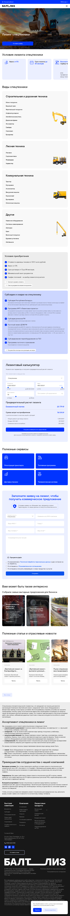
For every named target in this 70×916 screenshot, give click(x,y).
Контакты (22, 825)
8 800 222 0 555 (10, 843)
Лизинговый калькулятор (8, 818)
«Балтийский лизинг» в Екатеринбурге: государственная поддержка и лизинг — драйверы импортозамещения (13, 670)
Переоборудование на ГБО (40, 827)
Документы (7, 809)
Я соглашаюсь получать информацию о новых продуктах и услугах (30, 569)
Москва (64, 2)
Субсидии (7, 812)
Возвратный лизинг (40, 818)
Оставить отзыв (14, 852)
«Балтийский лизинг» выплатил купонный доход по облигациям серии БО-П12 (37, 670)
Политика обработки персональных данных (53, 869)
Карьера (21, 817)
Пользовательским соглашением (30, 566)
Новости (21, 814)
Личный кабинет (9, 2)
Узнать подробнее (50, 910)
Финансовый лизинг (38, 810)
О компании (23, 807)
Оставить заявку (18, 43)
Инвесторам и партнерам (23, 810)
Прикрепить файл (16, 557)
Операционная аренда (39, 814)
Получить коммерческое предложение (35, 429)
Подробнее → (10, 621)
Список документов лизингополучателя (19, 285)
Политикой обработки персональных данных (35, 562)
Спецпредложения (9, 814)
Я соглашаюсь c (24, 566)
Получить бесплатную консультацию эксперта (21, 350)
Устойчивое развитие (25, 819)
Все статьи (7, 695)
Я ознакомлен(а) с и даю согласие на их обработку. (35, 563)
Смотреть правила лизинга (16, 282)
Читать (14, 681)
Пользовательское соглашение (56, 871)
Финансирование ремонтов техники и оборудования (40, 822)
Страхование (8, 822)
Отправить (35, 573)
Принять (37, 910)
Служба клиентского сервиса (10, 825)
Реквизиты (22, 822)
